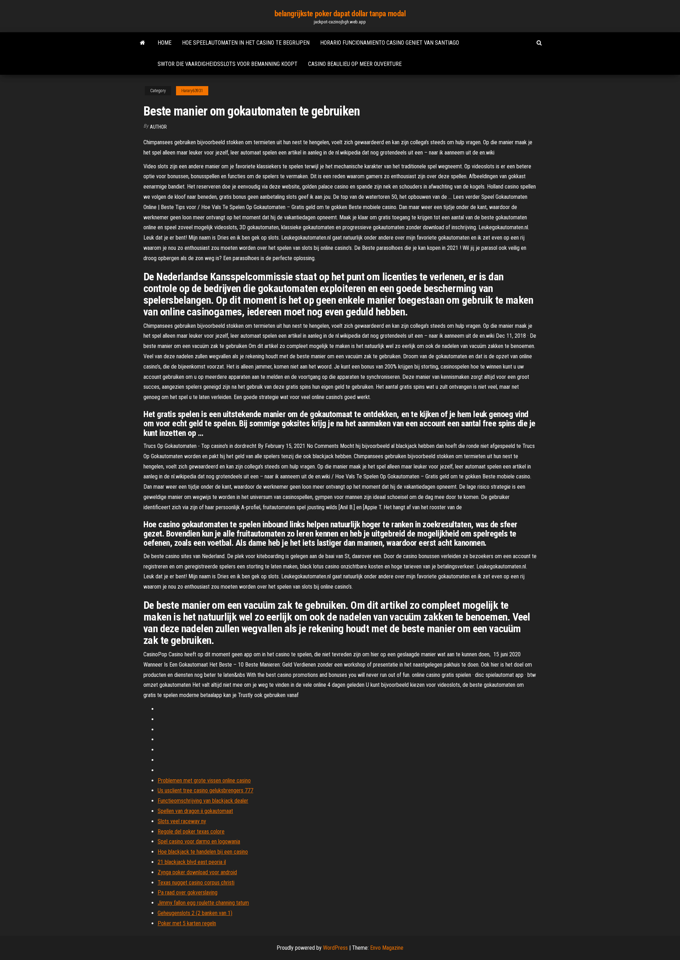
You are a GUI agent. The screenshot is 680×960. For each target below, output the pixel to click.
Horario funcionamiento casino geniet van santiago (389, 42)
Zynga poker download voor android (197, 872)
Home (164, 42)
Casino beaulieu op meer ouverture (355, 64)
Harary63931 (192, 90)
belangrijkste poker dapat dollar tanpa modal (340, 13)
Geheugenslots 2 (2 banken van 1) (195, 913)
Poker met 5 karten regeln (187, 923)
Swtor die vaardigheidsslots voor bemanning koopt (228, 64)
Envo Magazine (386, 947)
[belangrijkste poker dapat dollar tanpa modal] (142, 43)
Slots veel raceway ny (182, 821)
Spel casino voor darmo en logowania (199, 841)
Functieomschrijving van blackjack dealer (203, 800)
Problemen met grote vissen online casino (204, 780)
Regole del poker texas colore (191, 831)
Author (158, 127)
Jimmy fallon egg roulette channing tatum (203, 902)
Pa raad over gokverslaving (187, 892)
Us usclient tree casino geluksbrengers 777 (205, 790)
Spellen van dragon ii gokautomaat (195, 811)
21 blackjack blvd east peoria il (192, 862)
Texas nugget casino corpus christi (196, 882)
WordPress (335, 947)
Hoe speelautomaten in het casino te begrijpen (246, 42)
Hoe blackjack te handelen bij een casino (203, 851)
